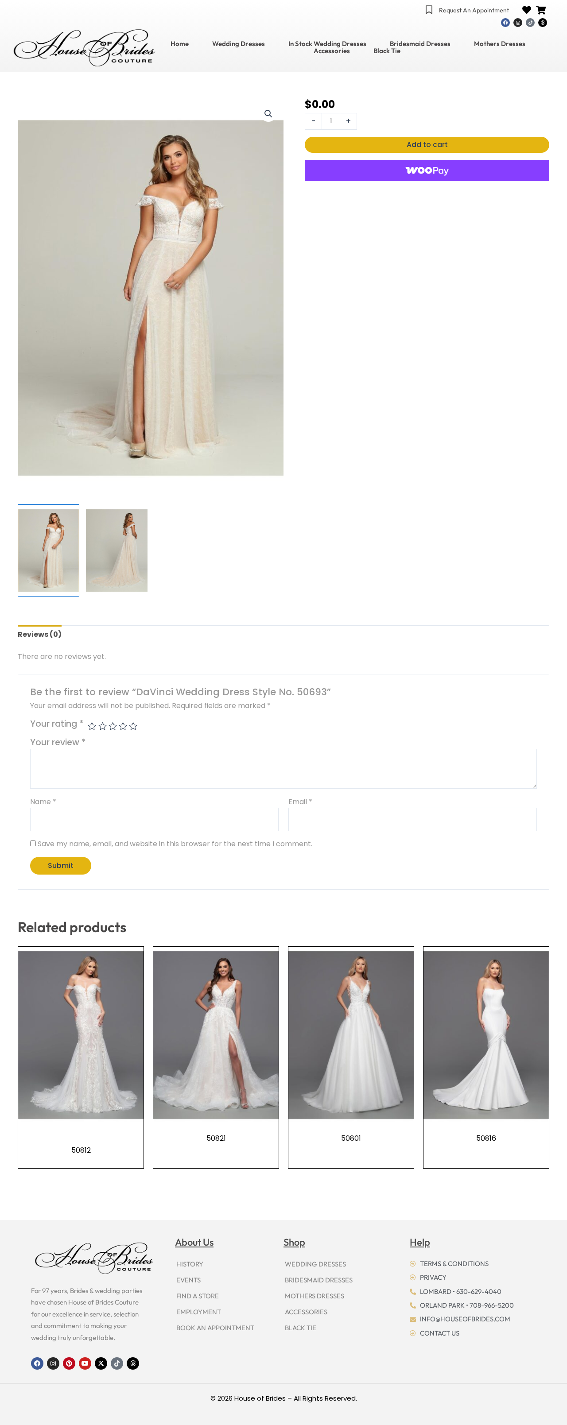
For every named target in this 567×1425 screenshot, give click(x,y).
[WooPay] (427, 170)
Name (43, 802)
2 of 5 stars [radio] (102, 726)
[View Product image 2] (117, 550)
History (189, 1264)
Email (300, 802)
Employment (198, 1312)
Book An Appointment (215, 1328)
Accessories (332, 50)
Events (188, 1280)
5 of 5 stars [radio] (133, 726)
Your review (58, 742)
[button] (268, 114)
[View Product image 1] (48, 550)
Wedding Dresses (238, 43)
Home (180, 43)
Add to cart (427, 144)
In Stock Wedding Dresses (327, 43)
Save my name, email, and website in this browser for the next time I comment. (175, 844)
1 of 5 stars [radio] (92, 726)
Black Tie (386, 50)
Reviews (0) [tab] (40, 634)
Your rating (57, 724)
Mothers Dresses (499, 43)
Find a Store (197, 1296)
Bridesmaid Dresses (420, 43)
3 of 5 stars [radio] (113, 726)
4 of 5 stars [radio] (123, 726)
